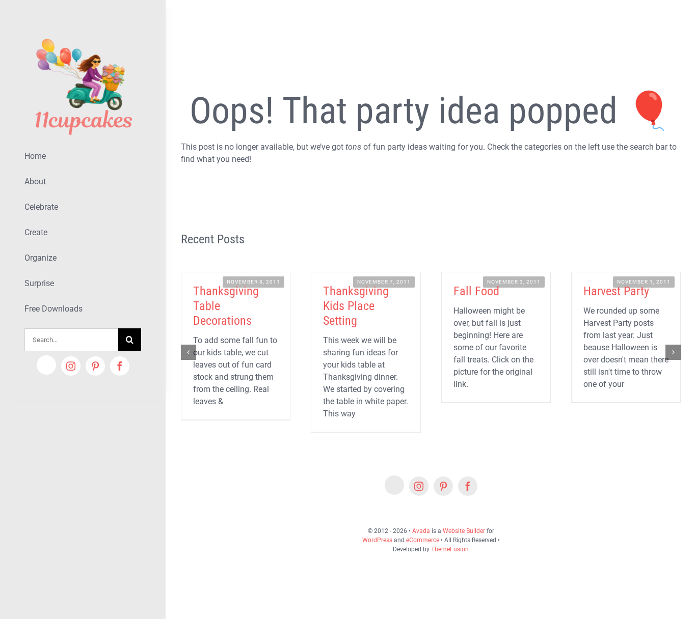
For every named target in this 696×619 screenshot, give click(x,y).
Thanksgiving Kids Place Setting (356, 306)
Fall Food (476, 291)
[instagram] (71, 366)
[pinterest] (95, 366)
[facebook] (119, 366)
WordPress (377, 540)
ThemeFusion (450, 549)
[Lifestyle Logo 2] (82, 34)
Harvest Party (616, 291)
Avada (421, 530)
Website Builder (464, 530)
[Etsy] (46, 365)
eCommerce (422, 540)
